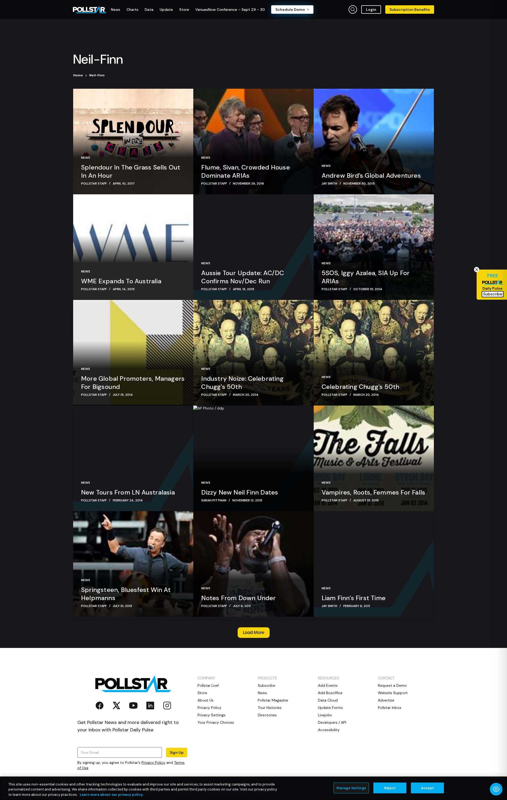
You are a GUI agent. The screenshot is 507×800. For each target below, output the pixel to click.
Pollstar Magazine (273, 700)
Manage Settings (351, 787)
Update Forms (330, 707)
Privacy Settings (212, 715)
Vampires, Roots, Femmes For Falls (373, 492)
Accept (427, 787)
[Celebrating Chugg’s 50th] (374, 353)
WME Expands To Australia (121, 281)
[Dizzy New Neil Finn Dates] (253, 458)
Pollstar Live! (208, 685)
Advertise (386, 700)
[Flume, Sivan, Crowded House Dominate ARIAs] (253, 141)
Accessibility (329, 729)
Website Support (393, 692)
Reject (390, 787)
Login (371, 9)
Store (202, 692)
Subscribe (266, 685)
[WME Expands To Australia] (133, 247)
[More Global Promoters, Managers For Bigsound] (133, 353)
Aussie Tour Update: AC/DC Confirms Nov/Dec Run (242, 277)
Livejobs (325, 715)
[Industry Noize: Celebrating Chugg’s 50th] (253, 353)
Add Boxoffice (330, 692)
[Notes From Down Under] (253, 564)
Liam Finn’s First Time (354, 598)
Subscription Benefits (409, 9)
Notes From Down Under (238, 598)
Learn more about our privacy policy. (111, 794)
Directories (267, 715)
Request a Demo (392, 685)
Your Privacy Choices (216, 722)
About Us (206, 700)
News (85, 158)
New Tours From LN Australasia (128, 492)
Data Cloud (328, 700)
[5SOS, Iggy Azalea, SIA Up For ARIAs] (374, 247)
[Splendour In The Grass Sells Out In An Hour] (133, 141)
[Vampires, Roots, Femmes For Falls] (374, 458)
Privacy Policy (153, 762)
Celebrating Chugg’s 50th (361, 387)
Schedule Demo (290, 9)
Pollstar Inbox (389, 707)
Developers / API (332, 722)
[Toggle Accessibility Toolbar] (496, 789)
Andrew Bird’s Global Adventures (371, 175)
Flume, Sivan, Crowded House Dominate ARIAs (245, 171)
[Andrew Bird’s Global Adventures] (374, 141)
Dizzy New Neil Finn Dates (239, 492)
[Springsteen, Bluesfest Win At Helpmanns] (133, 564)
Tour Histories (269, 707)
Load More (253, 632)
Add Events (328, 685)
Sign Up (177, 752)
